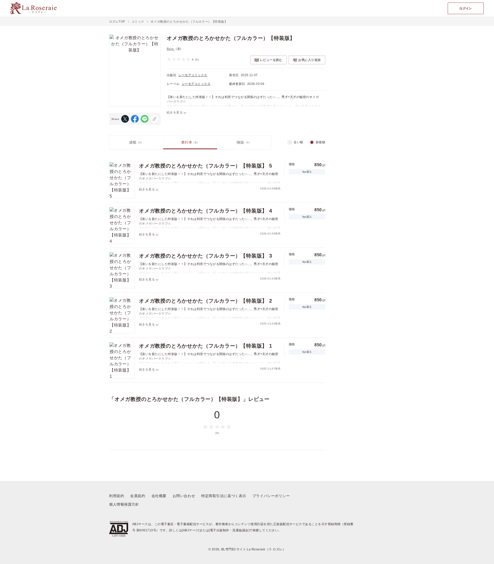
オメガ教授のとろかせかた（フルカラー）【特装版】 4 (205, 211)
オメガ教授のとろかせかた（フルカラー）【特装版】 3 (205, 256)
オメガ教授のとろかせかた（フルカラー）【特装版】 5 (205, 166)
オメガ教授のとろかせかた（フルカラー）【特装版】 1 (205, 346)
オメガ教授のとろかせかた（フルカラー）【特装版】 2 (205, 301)
